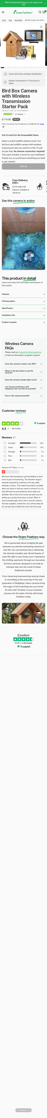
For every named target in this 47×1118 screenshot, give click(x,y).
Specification (7, 308)
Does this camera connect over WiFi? (20, 364)
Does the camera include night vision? (21, 380)
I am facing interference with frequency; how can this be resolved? (20, 388)
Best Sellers (18, 20)
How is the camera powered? (17, 396)
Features (5, 294)
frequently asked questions (30, 352)
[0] (43, 12)
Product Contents (9, 322)
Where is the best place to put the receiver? (19, 372)
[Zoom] (41, 27)
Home (4, 20)
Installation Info (8, 315)
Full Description (8, 301)
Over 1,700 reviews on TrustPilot (23, 2)
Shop (10, 20)
